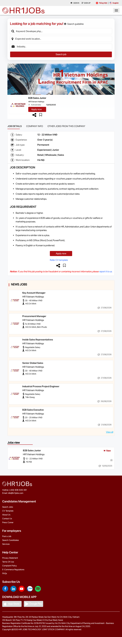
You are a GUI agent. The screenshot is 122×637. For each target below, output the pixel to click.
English (116, 3)
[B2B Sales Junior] (14, 458)
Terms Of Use (8, 562)
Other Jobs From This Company (66, 126)
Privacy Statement (10, 558)
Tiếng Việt (103, 3)
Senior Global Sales (32, 363)
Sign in (76, 3)
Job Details (14, 126)
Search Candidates (10, 540)
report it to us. (105, 271)
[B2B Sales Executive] (14, 417)
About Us (6, 514)
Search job (61, 54)
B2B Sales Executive (33, 409)
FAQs (4, 573)
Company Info (34, 126)
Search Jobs (7, 507)
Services (6, 544)
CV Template (7, 511)
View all (109, 432)
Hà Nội (40, 160)
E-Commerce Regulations (13, 569)
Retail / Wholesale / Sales (50, 155)
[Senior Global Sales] (14, 370)
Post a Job (6, 536)
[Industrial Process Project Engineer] (14, 393)
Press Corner (7, 522)
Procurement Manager (34, 316)
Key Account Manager (34, 292)
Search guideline (75, 24)
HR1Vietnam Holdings (36, 102)
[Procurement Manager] (14, 323)
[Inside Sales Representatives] (14, 347)
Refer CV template (59, 260)
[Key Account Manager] (14, 300)
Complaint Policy (9, 565)
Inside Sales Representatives (37, 339)
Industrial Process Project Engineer (40, 386)
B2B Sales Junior (37, 98)
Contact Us (7, 518)
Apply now (36, 109)
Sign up (87, 3)
